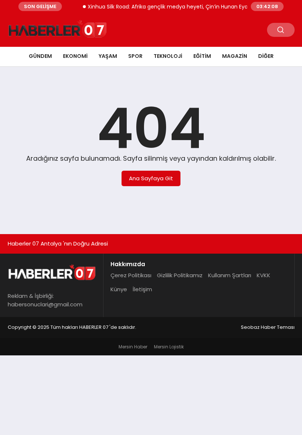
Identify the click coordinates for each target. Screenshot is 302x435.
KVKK (263, 275)
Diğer (266, 56)
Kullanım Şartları (229, 275)
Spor (135, 56)
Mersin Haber (133, 347)
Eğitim (202, 56)
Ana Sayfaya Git (151, 178)
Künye (118, 289)
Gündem (40, 56)
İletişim (142, 289)
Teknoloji (168, 56)
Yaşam (108, 56)
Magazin (234, 56)
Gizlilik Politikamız (180, 275)
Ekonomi (75, 56)
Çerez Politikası (130, 275)
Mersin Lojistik (169, 347)
